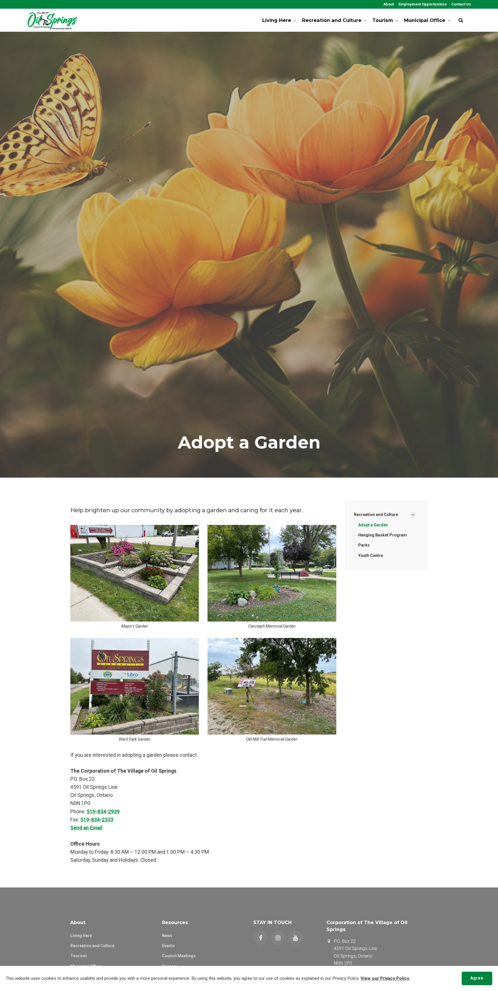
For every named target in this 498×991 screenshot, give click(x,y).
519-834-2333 (96, 820)
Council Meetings (179, 956)
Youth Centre (370, 555)
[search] (461, 20)
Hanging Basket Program (382, 535)
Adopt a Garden (373, 525)
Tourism (382, 20)
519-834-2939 (103, 811)
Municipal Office (424, 20)
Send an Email (86, 828)
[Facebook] (260, 938)
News (167, 935)
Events (168, 945)
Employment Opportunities (422, 4)
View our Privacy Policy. (385, 978)
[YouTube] (295, 938)
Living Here (276, 20)
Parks (364, 545)
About (388, 4)
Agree (476, 978)
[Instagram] (278, 938)
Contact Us (460, 4)
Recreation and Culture (331, 20)
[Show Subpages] (413, 515)
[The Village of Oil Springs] (52, 20)
